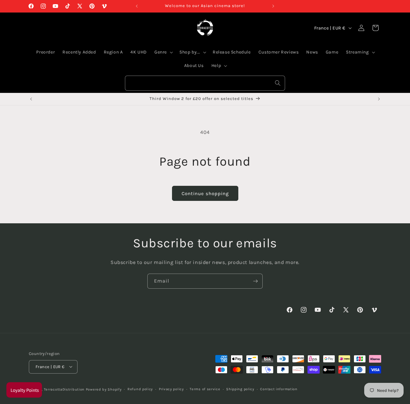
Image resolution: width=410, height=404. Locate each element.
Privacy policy (171, 389)
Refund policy (140, 389)
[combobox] (205, 83)
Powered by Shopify (104, 389)
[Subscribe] (255, 281)
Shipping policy (240, 389)
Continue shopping (205, 193)
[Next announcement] (273, 6)
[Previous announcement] (137, 6)
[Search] (278, 83)
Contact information (278, 389)
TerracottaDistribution (64, 389)
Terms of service (205, 389)
